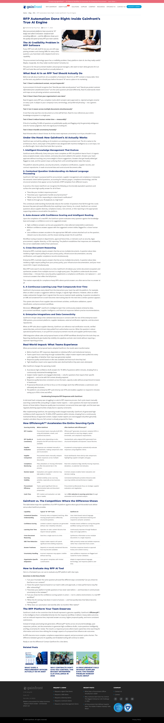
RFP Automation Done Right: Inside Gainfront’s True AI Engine (61, 20)
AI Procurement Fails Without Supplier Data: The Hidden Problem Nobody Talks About (87, 672)
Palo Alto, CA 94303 (29, 698)
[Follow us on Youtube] (132, 699)
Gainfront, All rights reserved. (37, 719)
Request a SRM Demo (61, 694)
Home (25, 13)
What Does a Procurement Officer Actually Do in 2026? (36, 670)
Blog (30, 13)
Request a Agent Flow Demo (64, 691)
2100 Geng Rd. (27, 692)
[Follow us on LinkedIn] (115, 699)
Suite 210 (26, 695)
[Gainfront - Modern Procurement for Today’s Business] (32, 7)
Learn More (111, 1)
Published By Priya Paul (32, 28)
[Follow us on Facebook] (127, 699)
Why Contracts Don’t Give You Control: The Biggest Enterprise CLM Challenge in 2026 (61, 672)
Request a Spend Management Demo (66, 704)
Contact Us (118, 691)
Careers (117, 694)
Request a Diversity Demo (63, 698)
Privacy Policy (136, 719)
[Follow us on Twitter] (121, 699)
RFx (34, 13)
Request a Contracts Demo (63, 701)
